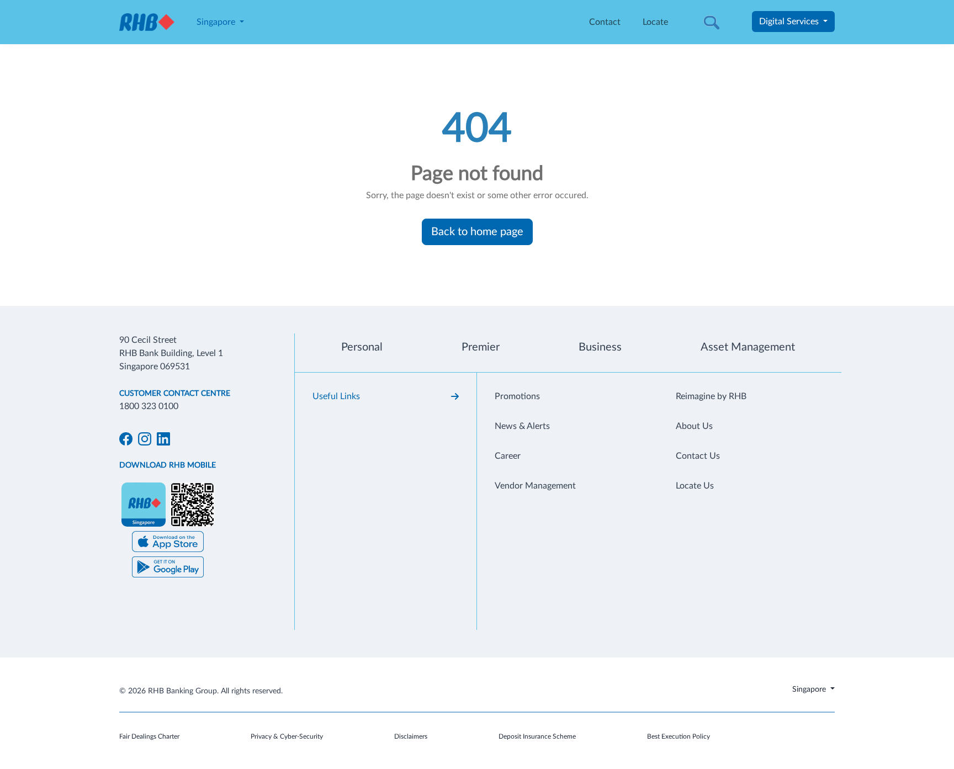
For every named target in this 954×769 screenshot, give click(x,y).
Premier (481, 347)
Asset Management (748, 347)
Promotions (517, 396)
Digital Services (790, 21)
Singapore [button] (217, 22)
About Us (694, 426)
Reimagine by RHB (711, 396)
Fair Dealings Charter (149, 736)
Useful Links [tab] (336, 396)
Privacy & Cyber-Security (287, 736)
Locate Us (695, 485)
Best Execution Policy (678, 736)
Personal (362, 347)
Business (600, 347)
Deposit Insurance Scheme (537, 736)
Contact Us (698, 456)
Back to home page (477, 231)
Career (508, 456)
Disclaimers (410, 736)
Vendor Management (535, 485)
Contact (605, 22)
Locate (655, 22)
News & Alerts (522, 426)
